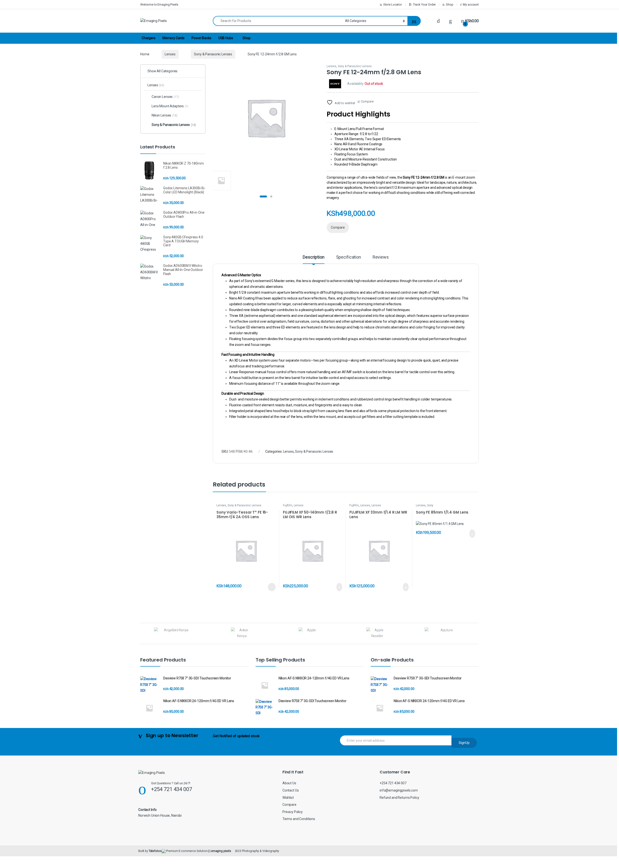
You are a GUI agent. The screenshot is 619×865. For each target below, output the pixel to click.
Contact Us (290, 790)
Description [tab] (313, 257)
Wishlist (288, 798)
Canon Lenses (165, 97)
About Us (289, 783)
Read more (272, 587)
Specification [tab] (348, 257)
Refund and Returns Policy (399, 798)
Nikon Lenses (164, 115)
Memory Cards (173, 38)
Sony (430, 505)
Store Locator (392, 4)
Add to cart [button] (339, 587)
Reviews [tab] (381, 257)
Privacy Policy (292, 812)
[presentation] (477, 634)
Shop (449, 4)
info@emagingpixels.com (399, 790)
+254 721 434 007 (393, 783)
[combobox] (277, 21)
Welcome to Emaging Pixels (159, 4)
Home (144, 54)
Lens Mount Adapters (170, 106)
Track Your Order (424, 4)
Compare (367, 101)
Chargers (148, 38)
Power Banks (201, 38)
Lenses (170, 54)
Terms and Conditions (298, 819)
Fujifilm (287, 505)
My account (471, 4)
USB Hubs (225, 38)
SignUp (464, 743)
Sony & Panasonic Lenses (213, 54)
